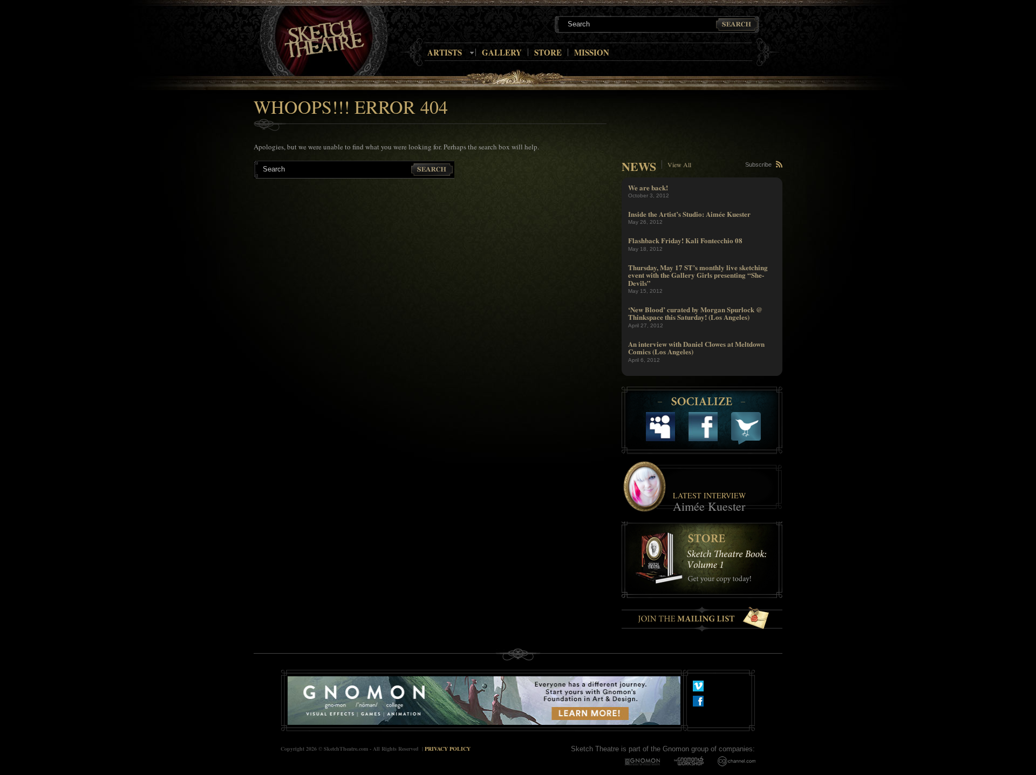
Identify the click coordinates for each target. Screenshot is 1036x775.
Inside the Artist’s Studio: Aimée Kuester (689, 214)
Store (548, 52)
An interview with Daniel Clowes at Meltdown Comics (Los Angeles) (696, 347)
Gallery (502, 52)
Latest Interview (709, 495)
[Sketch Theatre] (324, 39)
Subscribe (758, 164)
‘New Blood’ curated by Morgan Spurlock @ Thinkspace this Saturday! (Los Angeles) (695, 313)
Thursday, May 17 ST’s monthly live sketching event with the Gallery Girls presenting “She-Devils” (698, 275)
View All (679, 164)
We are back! (648, 187)
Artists (444, 52)
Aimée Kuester (709, 506)
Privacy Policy (448, 748)
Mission (591, 52)
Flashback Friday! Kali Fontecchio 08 (685, 240)
